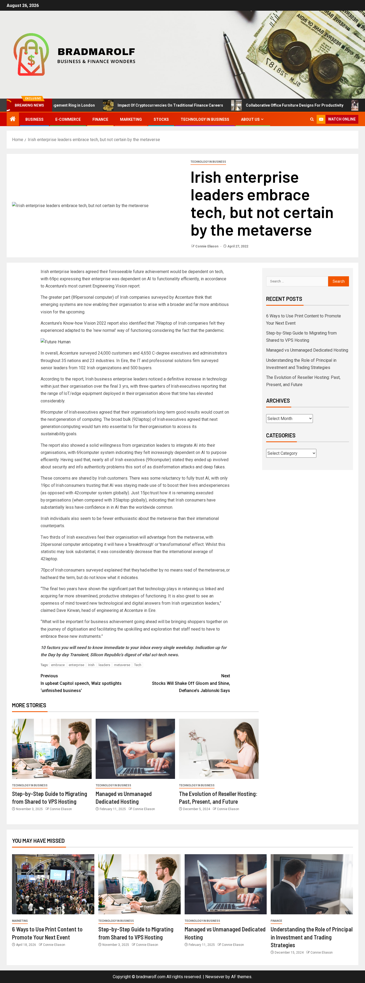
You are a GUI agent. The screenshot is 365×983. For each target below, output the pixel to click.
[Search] (312, 119)
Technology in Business (205, 119)
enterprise (76, 665)
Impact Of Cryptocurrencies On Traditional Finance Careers (144, 105)
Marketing (131, 119)
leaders (104, 665)
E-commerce (68, 119)
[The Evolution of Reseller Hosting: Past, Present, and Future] (219, 749)
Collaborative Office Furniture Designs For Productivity (269, 105)
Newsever (214, 976)
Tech (137, 665)
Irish (91, 665)
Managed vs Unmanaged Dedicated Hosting (307, 350)
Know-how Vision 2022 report (91, 323)
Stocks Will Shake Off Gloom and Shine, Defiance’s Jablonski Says (191, 683)
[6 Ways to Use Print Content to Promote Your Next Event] (53, 884)
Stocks (161, 119)
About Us (250, 119)
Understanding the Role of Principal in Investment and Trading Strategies (312, 937)
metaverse (122, 665)
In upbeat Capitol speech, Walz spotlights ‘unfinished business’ (81, 683)
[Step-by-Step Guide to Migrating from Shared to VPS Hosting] (52, 749)
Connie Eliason (207, 246)
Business (34, 119)
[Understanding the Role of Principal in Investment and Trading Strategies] (312, 884)
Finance (100, 119)
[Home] (13, 119)
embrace (58, 665)
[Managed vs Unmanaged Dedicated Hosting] (135, 749)
